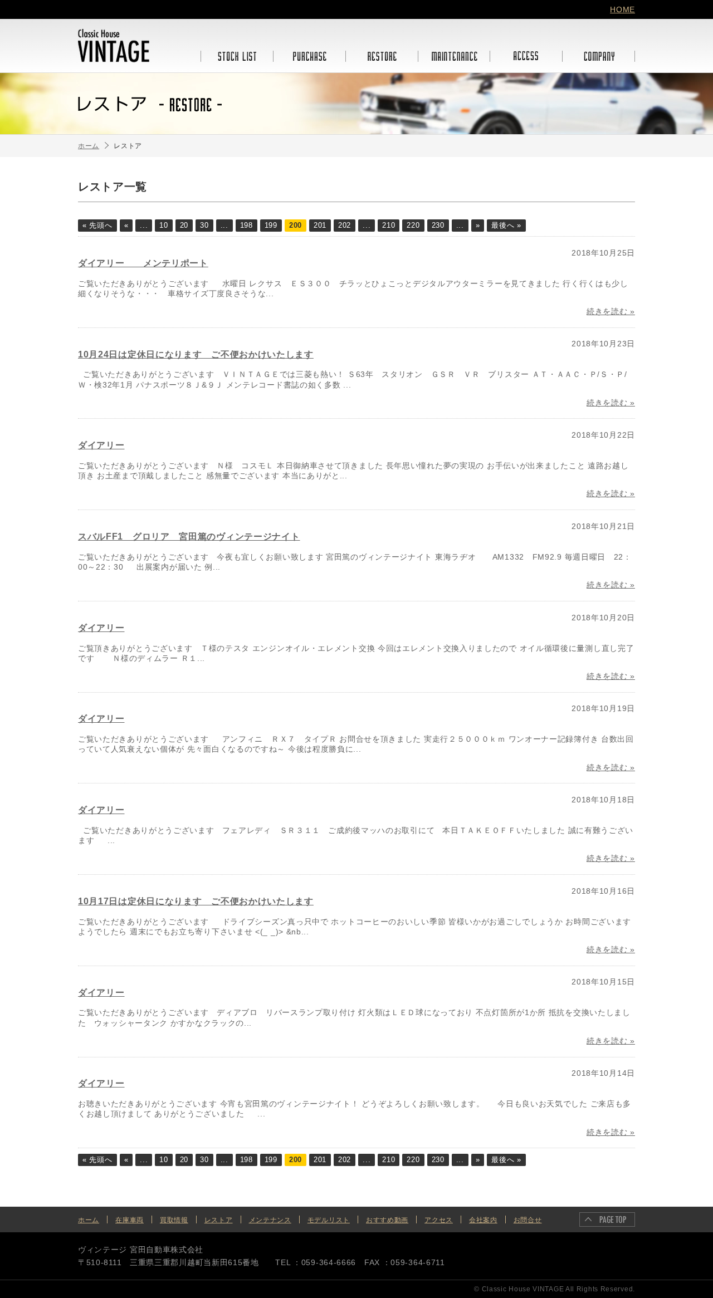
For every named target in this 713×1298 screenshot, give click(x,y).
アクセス (438, 1220)
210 (388, 225)
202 (344, 225)
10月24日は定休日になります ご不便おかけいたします (196, 354)
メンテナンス (270, 1220)
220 (413, 225)
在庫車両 (129, 1220)
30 (204, 225)
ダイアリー (101, 445)
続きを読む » (611, 311)
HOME (622, 9)
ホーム (88, 1220)
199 (271, 225)
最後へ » (506, 225)
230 (438, 225)
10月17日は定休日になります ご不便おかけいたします (196, 901)
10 (163, 225)
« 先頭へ (97, 225)
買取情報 (174, 1220)
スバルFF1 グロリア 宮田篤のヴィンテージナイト (189, 536)
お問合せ (528, 1220)
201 (320, 225)
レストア (218, 1220)
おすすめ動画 (387, 1220)
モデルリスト (328, 1220)
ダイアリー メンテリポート (143, 263)
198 (246, 225)
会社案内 (483, 1220)
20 (184, 225)
